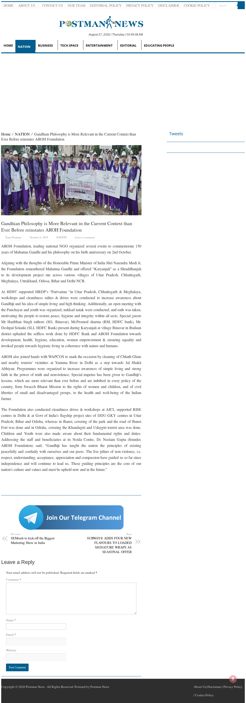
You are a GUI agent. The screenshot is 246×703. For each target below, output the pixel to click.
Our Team (76, 5)
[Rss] (218, 13)
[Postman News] (97, 22)
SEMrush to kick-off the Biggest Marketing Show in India (33, 538)
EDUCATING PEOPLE (159, 45)
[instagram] (242, 13)
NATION (24, 46)
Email (11, 634)
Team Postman (13, 237)
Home (8, 5)
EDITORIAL (128, 45)
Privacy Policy (140, 5)
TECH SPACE (69, 45)
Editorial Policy (106, 5)
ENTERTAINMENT (99, 45)
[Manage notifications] (233, 679)
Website (11, 650)
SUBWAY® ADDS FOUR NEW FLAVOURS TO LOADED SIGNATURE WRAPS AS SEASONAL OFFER (109, 543)
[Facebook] (224, 13)
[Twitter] (230, 13)
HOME (8, 45)
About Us (26, 5)
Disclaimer (168, 5)
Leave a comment (85, 237)
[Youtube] (236, 13)
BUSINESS (45, 45)
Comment (13, 579)
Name (11, 620)
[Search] (241, 5)
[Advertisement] (123, 89)
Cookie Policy (197, 5)
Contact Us (52, 5)
